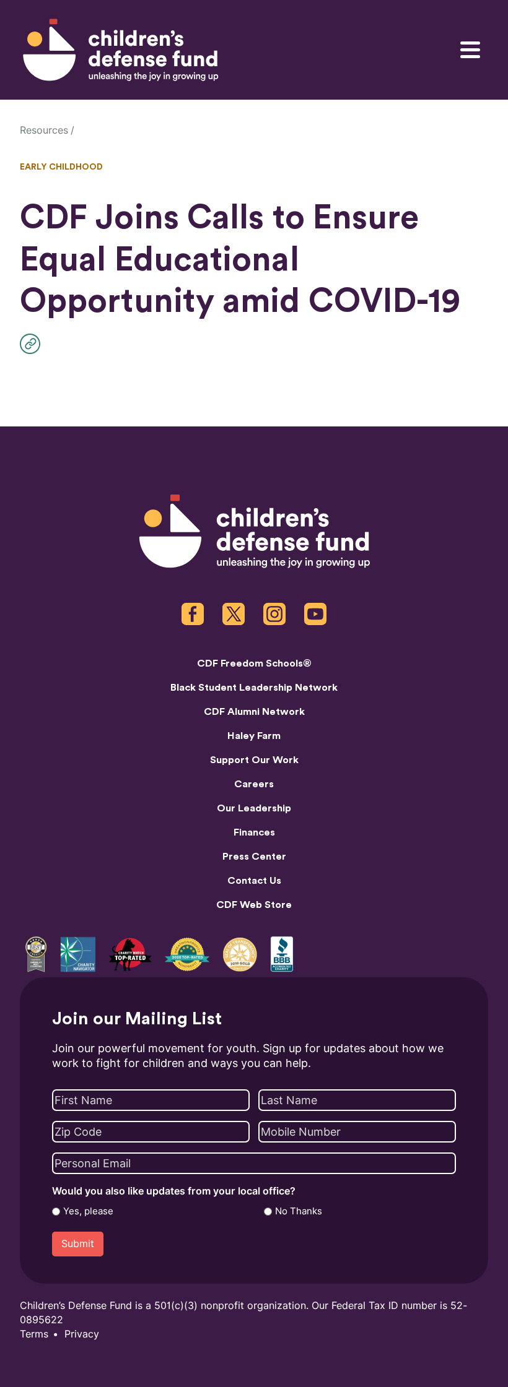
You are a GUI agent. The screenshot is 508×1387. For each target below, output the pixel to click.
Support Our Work (254, 760)
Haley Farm (254, 736)
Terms (34, 1334)
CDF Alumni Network (254, 712)
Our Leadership (254, 808)
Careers (254, 784)
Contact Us (254, 881)
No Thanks (298, 1211)
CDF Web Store (254, 905)
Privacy (81, 1334)
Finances (254, 832)
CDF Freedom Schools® (254, 663)
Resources (44, 130)
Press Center (254, 857)
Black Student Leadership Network (254, 688)
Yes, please (88, 1211)
